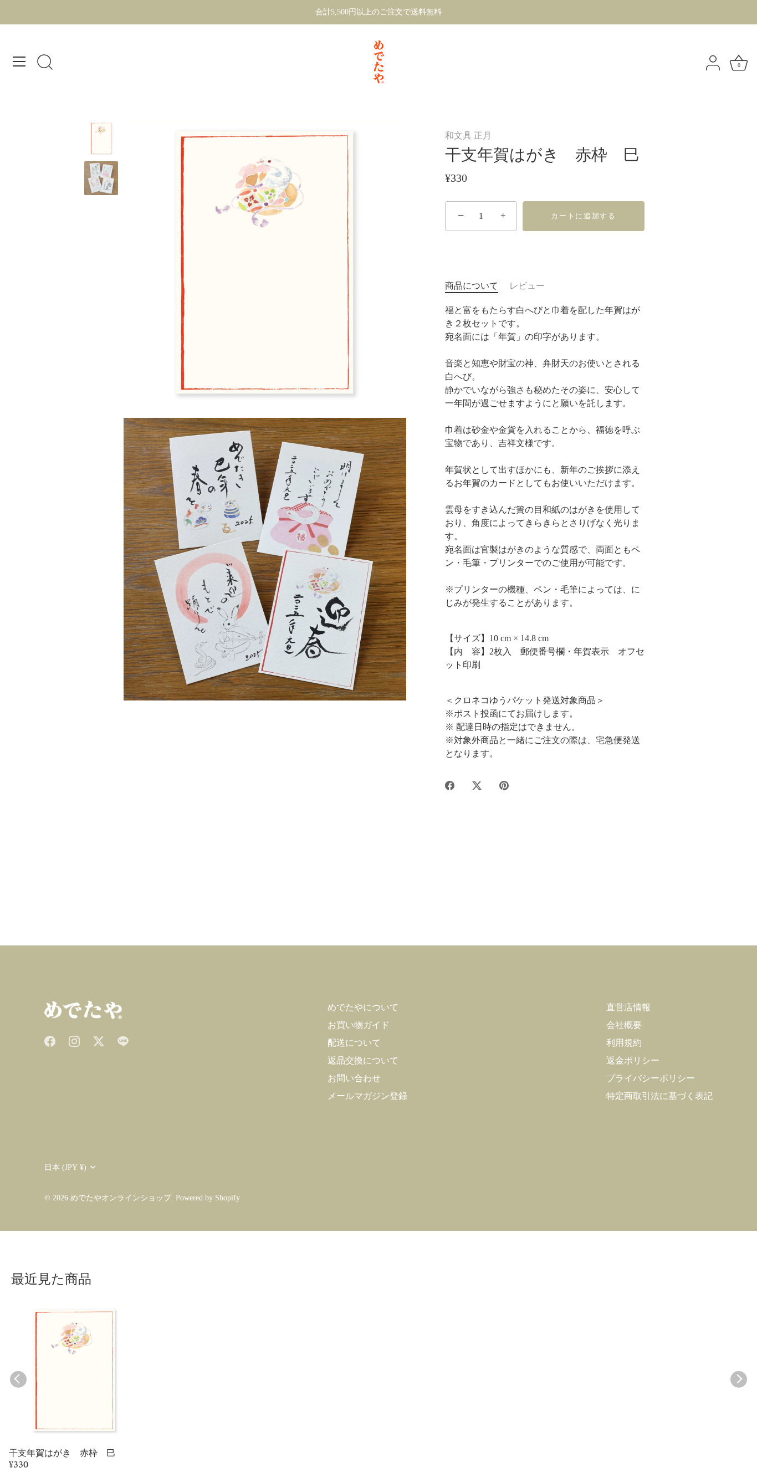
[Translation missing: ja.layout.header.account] (712, 63)
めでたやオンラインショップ (120, 1198)
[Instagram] (74, 1040)
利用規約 (624, 1042)
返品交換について (363, 1060)
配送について (354, 1042)
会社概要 (624, 1025)
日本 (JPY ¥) (65, 1167)
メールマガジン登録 (367, 1096)
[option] (101, 140)
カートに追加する (583, 216)
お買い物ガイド (359, 1025)
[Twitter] (98, 1040)
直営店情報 (628, 1007)
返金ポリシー (632, 1060)
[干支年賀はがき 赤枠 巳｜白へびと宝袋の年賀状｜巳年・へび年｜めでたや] (101, 138)
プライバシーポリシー (650, 1078)
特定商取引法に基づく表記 (659, 1096)
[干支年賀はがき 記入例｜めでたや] (101, 178)
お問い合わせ (354, 1078)
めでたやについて (363, 1007)
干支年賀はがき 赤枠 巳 (62, 1454)
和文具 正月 (468, 135)
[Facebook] (49, 1040)
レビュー (527, 285)
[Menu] (19, 61)
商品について (471, 285)
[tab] (477, 286)
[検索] (45, 63)
